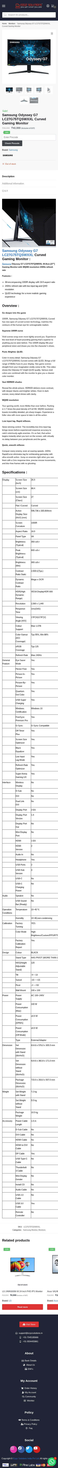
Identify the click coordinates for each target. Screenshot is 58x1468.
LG (10, 1300)
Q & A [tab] (5, 191)
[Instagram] (13, 1449)
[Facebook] (21, 1449)
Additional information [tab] (13, 183)
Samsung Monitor (30, 1230)
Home (4, 24)
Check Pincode (12, 143)
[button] (52, 33)
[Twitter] (29, 1449)
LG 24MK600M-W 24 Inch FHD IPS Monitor (22, 1291)
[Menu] (6, 6)
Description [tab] (8, 176)
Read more (22, 1307)
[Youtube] (36, 1449)
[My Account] (48, 6)
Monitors (12, 24)
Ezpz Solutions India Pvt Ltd (26, 1458)
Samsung (13, 150)
